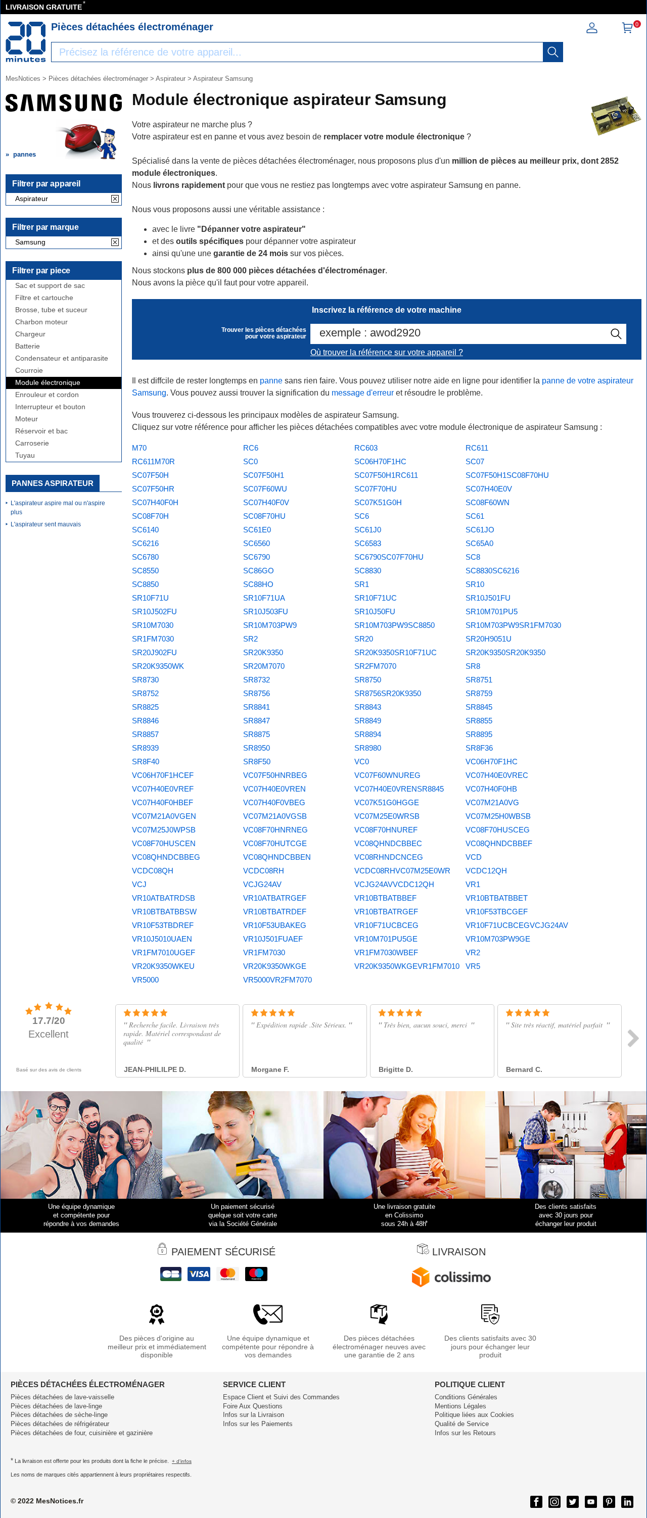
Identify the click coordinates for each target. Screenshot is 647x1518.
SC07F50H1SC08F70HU (507, 475)
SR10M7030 (152, 625)
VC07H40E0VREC (497, 775)
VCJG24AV (262, 884)
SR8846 (145, 720)
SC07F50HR (153, 488)
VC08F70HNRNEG (275, 829)
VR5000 (145, 979)
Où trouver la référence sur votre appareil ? (386, 352)
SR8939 (145, 748)
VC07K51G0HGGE (386, 802)
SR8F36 (479, 748)
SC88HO (258, 584)
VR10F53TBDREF (163, 925)
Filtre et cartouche (44, 298)
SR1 (361, 584)
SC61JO (480, 529)
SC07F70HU (375, 488)
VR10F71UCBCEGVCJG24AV (517, 925)
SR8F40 (145, 761)
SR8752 (145, 693)
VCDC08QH (152, 870)
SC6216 (145, 543)
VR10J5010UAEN (162, 939)
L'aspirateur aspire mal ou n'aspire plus (58, 508)
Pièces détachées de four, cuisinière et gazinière (82, 1433)
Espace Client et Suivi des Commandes (281, 1397)
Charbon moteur (41, 322)
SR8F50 (256, 761)
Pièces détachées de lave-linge (56, 1406)
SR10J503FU (265, 611)
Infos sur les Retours (465, 1433)
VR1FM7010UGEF (163, 952)
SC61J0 (367, 529)
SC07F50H (150, 475)
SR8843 (367, 707)
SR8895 (479, 734)
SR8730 (145, 679)
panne (271, 380)
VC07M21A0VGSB (275, 816)
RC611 (477, 448)
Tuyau (25, 455)
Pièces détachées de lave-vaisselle (62, 1397)
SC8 (473, 557)
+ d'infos (182, 1461)
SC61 (475, 516)
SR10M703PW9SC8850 (394, 625)
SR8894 (367, 734)
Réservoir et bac (41, 431)
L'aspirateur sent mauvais (46, 524)
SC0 (250, 461)
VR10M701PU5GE (386, 939)
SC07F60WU (265, 488)
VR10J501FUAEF (273, 939)
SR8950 (256, 748)
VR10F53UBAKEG (274, 925)
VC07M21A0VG (492, 802)
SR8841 (256, 707)
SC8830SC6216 (492, 570)
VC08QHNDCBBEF (499, 843)
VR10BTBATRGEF (386, 911)
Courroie (29, 370)
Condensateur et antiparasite (61, 358)
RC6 (250, 448)
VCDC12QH (486, 870)
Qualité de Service (462, 1424)
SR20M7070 (264, 666)
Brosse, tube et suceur (51, 310)
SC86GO (258, 570)
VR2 (473, 952)
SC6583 (367, 543)
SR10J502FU (154, 611)
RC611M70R (153, 461)
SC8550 (145, 570)
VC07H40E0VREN (274, 789)
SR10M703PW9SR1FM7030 (513, 625)
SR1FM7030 (153, 638)
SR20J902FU (154, 652)
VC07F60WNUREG (387, 775)
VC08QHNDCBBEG (166, 857)
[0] (627, 31)
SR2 (250, 638)
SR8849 (367, 720)
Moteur (26, 419)
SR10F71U (150, 598)
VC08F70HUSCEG (498, 829)
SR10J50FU (374, 611)
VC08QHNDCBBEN (277, 857)
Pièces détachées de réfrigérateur (60, 1424)
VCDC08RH (263, 870)
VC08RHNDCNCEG (388, 857)
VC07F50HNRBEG (275, 775)
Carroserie (32, 443)
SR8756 (256, 693)
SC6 (361, 516)
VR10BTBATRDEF (274, 911)
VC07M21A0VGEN (164, 816)
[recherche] (553, 52)
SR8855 (479, 720)
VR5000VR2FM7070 (277, 979)
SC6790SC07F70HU (389, 557)
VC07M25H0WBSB (498, 816)
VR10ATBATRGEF (274, 898)
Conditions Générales (466, 1397)
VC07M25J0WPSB (164, 829)
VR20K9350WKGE (274, 966)
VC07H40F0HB (491, 789)
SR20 (363, 638)
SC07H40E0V (489, 488)
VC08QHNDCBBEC (388, 843)
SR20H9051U (489, 638)
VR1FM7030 (264, 952)
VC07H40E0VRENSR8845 (399, 789)
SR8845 (479, 707)
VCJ (139, 884)
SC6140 (145, 529)
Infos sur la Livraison (253, 1414)
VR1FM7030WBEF (386, 952)
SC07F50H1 (263, 475)
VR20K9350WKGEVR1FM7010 (406, 966)
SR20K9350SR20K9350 (505, 652)
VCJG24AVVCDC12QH (394, 884)
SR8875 (256, 734)
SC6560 (256, 543)
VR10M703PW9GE (498, 939)
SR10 (475, 584)
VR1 (473, 884)
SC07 (475, 461)
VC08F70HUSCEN (164, 843)
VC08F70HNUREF (386, 829)
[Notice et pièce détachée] (26, 42)
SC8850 (145, 584)
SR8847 (256, 720)
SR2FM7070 (375, 666)
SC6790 (256, 557)
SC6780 (145, 557)
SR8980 (367, 748)
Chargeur (30, 334)
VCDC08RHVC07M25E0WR (402, 870)
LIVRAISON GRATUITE (44, 7)
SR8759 (479, 693)
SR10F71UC (375, 598)
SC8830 (367, 570)
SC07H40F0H (155, 502)
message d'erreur (363, 392)
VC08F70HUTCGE (275, 843)
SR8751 (479, 679)
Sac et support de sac (50, 285)
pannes (24, 154)
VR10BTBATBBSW (164, 911)
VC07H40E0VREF (163, 789)
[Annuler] (115, 199)
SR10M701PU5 (492, 611)
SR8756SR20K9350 (387, 693)
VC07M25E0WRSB (387, 816)
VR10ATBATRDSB (163, 898)
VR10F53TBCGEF (497, 911)
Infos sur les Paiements (258, 1424)
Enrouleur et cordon (47, 395)
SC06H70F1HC (380, 461)
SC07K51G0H (378, 502)
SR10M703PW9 (270, 625)
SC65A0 (479, 543)
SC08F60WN (488, 502)
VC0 (361, 761)
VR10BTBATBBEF (385, 898)
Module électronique (47, 382)
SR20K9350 (263, 652)
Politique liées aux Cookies (474, 1414)
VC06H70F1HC (492, 761)
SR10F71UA (264, 598)
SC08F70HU (264, 516)
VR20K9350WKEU (163, 966)
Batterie (27, 346)
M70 (139, 448)
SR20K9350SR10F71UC (395, 652)
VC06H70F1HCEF (163, 775)
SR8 (473, 666)
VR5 (473, 966)
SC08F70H (150, 516)
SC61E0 (257, 529)
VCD (474, 857)
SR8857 (145, 734)
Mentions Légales (460, 1406)
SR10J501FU (488, 598)
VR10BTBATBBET (497, 898)
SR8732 (256, 679)
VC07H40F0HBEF (162, 802)
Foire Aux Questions (253, 1406)
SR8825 (145, 707)
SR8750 (367, 679)
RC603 (366, 448)
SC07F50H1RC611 (386, 475)
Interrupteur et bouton (50, 407)
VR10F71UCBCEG (386, 925)
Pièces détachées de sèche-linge (59, 1414)
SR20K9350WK (158, 666)
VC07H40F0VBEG (274, 802)
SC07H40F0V (266, 502)
